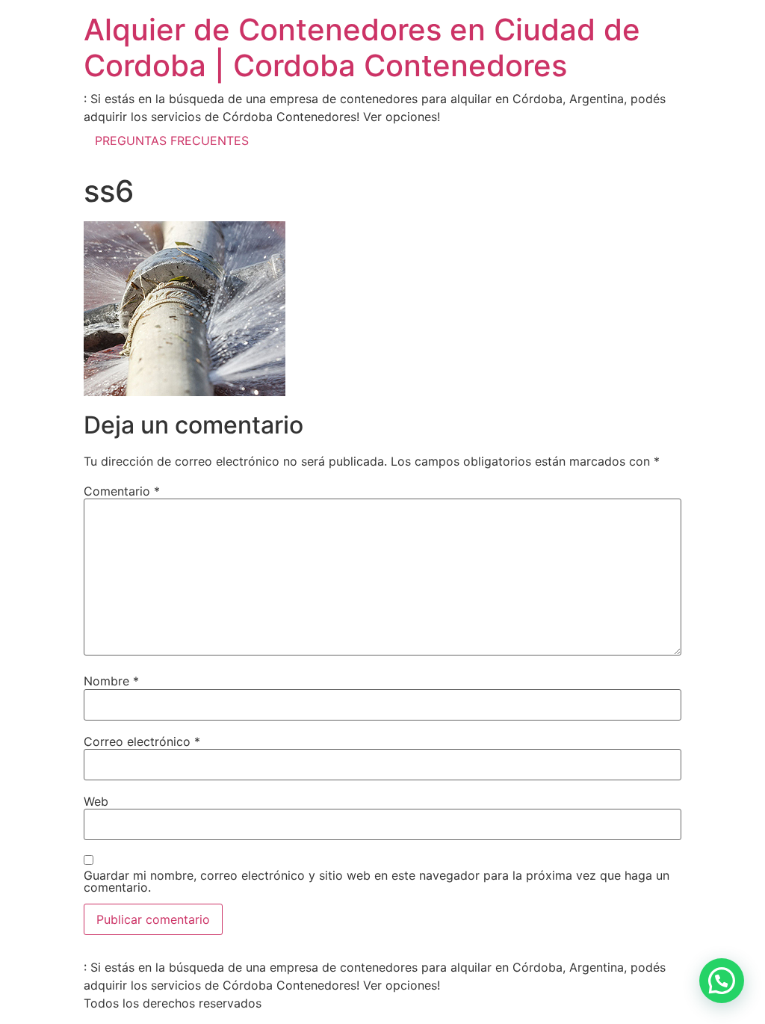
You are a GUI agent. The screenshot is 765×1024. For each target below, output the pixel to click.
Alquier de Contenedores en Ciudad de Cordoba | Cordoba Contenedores (362, 47)
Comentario (122, 491)
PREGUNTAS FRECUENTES (172, 140)
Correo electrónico (142, 741)
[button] (721, 980)
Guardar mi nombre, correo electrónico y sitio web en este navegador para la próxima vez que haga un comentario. (376, 881)
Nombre (111, 681)
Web (96, 801)
